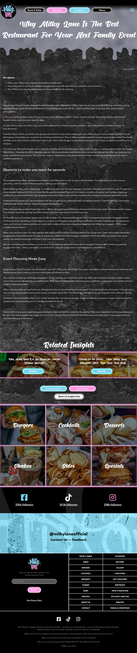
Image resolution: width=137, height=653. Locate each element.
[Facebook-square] (24, 497)
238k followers (112, 504)
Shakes (23, 466)
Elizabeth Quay (43, 629)
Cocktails (68, 425)
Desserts (114, 425)
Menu (102, 10)
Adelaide (69, 629)
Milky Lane (8, 117)
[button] (132, 10)
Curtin (52, 629)
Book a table (35, 10)
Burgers (22, 425)
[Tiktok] (68, 497)
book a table (48, 315)
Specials (57, 10)
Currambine (60, 629)
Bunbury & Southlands (91, 629)
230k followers (24, 504)
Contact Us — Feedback (69, 540)
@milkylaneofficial (69, 533)
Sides (68, 466)
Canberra (77, 629)
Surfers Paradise (112, 627)
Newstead (100, 627)
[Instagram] (112, 497)
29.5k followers (68, 504)
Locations (79, 10)
